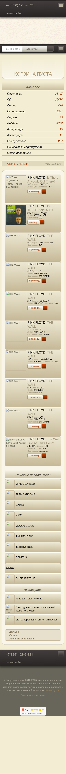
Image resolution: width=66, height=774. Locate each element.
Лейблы (35, 123)
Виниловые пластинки (33, 695)
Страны (35, 117)
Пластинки (35, 93)
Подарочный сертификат (24, 147)
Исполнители (35, 111)
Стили (35, 105)
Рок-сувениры (35, 141)
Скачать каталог (34, 164)
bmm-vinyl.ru (52, 690)
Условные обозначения (22, 638)
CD (35, 99)
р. (34, 191)
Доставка (14, 631)
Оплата (13, 635)
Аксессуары (35, 135)
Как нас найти (13, 13)
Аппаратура (35, 129)
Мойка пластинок (19, 153)
